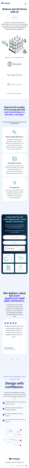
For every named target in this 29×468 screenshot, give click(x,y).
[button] (26, 4)
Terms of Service (20, 465)
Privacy (12, 465)
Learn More (14, 17)
